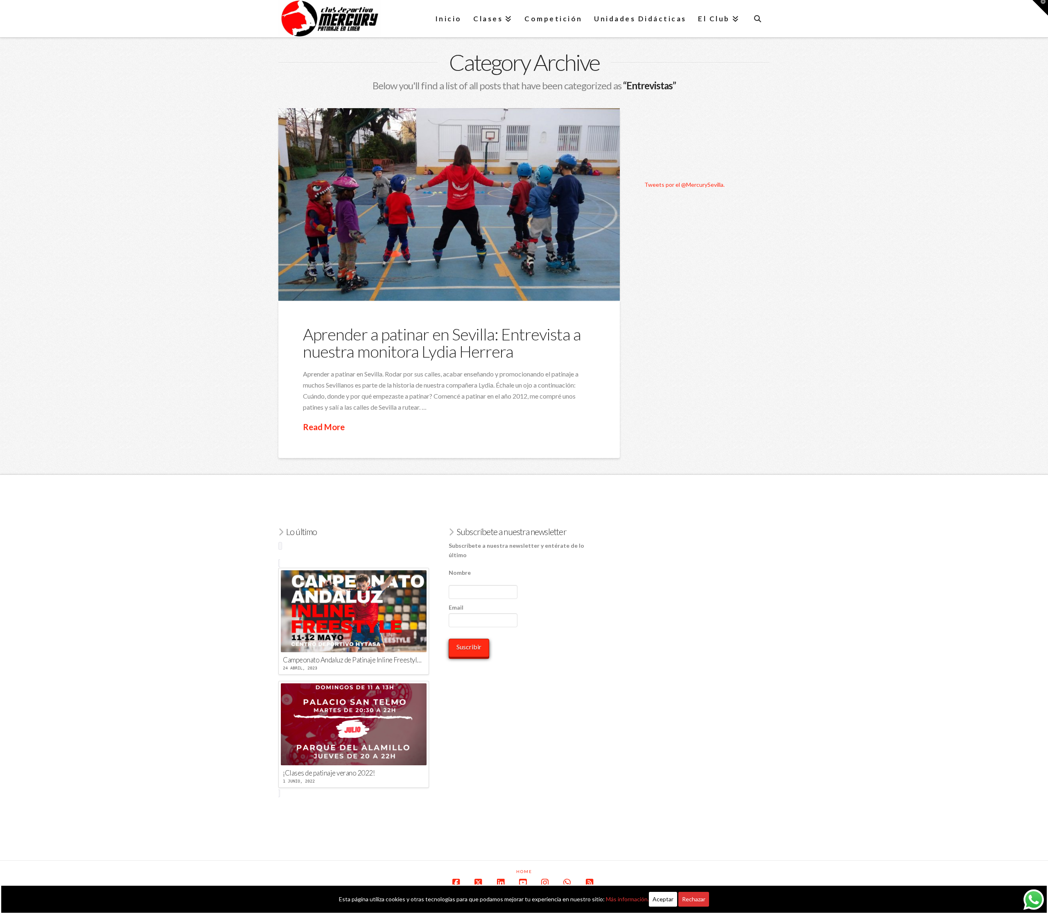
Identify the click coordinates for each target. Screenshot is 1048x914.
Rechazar (693, 899)
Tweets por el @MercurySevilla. (684, 184)
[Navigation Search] (757, 18)
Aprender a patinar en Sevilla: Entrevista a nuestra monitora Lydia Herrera (442, 342)
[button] (1040, 8)
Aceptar (663, 899)
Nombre (460, 572)
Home (524, 871)
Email (456, 607)
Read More (324, 427)
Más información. (627, 899)
